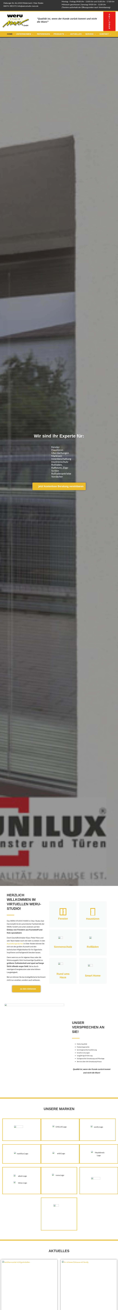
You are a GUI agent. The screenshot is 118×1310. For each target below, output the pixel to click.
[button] (109, 21)
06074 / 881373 (9, 6)
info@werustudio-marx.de (28, 6)
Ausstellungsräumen (15, 943)
